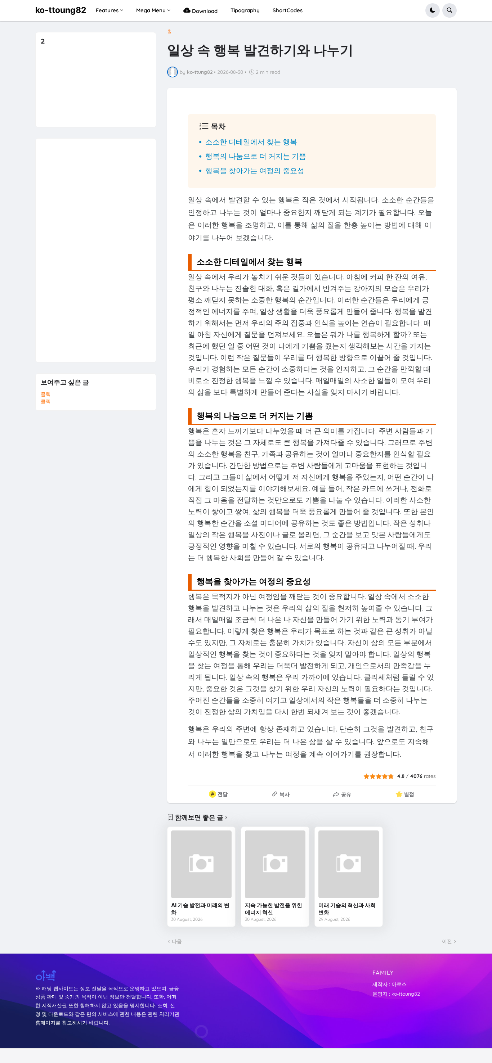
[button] (432, 10)
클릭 (46, 394)
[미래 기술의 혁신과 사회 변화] (348, 864)
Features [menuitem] (107, 10)
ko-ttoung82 (60, 10)
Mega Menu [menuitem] (151, 10)
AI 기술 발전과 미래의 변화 (200, 909)
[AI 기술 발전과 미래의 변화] (201, 864)
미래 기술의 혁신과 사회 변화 (347, 909)
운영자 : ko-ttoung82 (396, 994)
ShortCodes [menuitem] (288, 10)
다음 (177, 941)
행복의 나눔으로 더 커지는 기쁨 (255, 156)
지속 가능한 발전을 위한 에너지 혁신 (273, 909)
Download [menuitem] (204, 11)
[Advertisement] (95, 247)
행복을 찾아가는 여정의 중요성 (254, 170)
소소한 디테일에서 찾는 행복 (251, 141)
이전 (447, 941)
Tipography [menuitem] (245, 10)
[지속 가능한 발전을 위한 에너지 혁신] (275, 864)
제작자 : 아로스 (389, 984)
